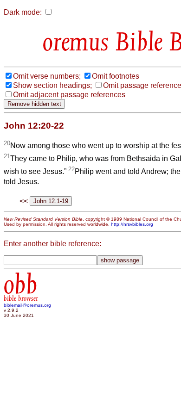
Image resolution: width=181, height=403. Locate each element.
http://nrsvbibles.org (132, 224)
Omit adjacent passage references (69, 95)
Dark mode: (23, 12)
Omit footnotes (115, 76)
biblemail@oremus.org (27, 305)
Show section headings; (52, 85)
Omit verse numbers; (47, 76)
